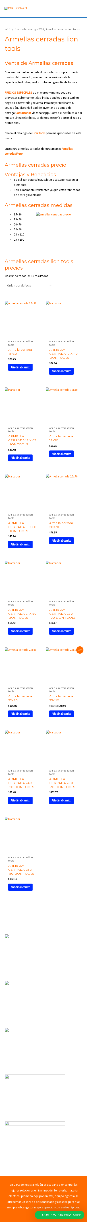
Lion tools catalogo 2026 (29, 29)
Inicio (8, 29)
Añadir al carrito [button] (20, 367)
